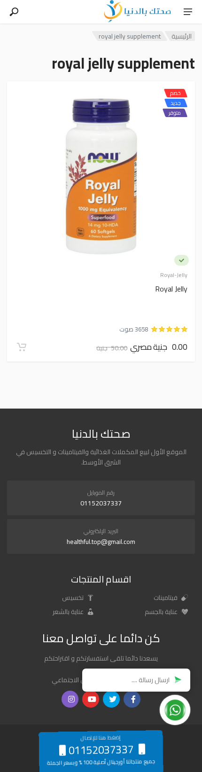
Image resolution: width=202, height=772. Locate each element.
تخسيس (73, 597)
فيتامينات (166, 597)
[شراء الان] (21, 347)
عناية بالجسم (162, 612)
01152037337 (101, 503)
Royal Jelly (171, 289)
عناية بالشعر (69, 612)
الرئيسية (181, 36)
